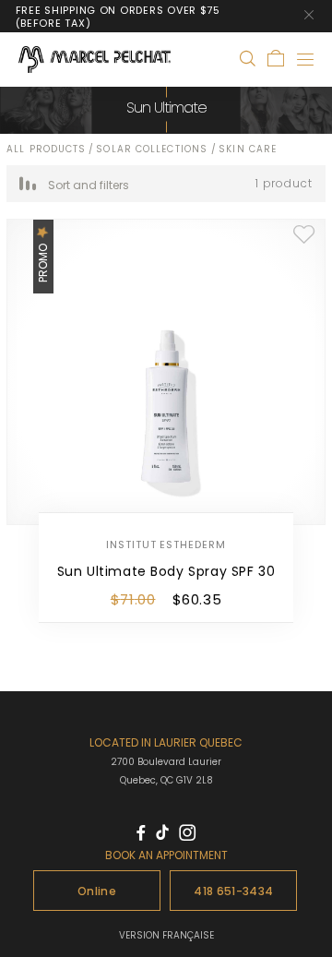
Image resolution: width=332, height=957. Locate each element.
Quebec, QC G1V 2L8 (166, 780)
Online (96, 891)
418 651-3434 (233, 891)
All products (46, 149)
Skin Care (248, 149)
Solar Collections (153, 149)
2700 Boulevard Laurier (166, 762)
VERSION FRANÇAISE (166, 935)
